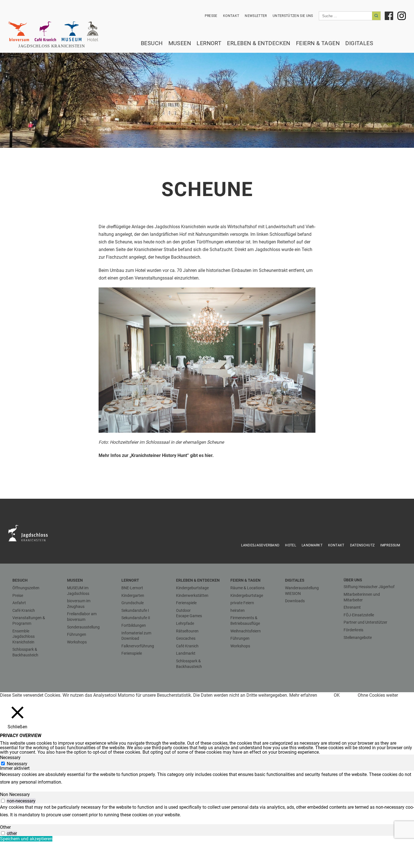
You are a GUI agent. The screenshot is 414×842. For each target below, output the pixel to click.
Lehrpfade (185, 623)
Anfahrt (19, 603)
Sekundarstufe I (135, 610)
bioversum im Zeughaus (78, 604)
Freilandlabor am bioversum (82, 617)
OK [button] (337, 695)
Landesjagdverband (260, 545)
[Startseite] (54, 46)
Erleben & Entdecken (258, 43)
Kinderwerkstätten (192, 595)
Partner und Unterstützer (365, 622)
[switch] (3, 801)
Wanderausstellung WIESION (302, 591)
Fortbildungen (133, 625)
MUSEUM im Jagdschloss (78, 591)
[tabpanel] (207, 778)
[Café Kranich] (45, 31)
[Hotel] (92, 31)
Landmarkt (312, 545)
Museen (179, 43)
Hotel (290, 545)
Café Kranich (23, 610)
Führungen (76, 634)
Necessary (17, 763)
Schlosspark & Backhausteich (25, 652)
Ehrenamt (352, 607)
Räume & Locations (247, 588)
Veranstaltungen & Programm (28, 620)
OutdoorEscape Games (189, 613)
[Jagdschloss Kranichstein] (31, 533)
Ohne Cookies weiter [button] (378, 695)
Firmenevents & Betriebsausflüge (245, 620)
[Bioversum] (18, 31)
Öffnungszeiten (25, 588)
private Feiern (242, 603)
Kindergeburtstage (192, 588)
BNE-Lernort (132, 588)
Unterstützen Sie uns (293, 16)
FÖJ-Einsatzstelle (359, 615)
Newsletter (256, 16)
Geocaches (185, 638)
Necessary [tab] (10, 757)
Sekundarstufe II (135, 617)
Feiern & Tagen (318, 43)
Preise (17, 595)
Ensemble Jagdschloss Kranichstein (23, 636)
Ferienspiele (131, 653)
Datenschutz (362, 545)
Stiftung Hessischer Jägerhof (369, 586)
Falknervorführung (137, 646)
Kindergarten (132, 595)
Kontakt (231, 16)
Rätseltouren (187, 631)
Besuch (152, 43)
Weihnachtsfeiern (245, 631)
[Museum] (71, 31)
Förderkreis (353, 630)
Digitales (359, 43)
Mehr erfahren (303, 695)
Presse (211, 16)
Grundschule (132, 603)
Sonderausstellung (83, 627)
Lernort (209, 43)
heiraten (237, 610)
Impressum (390, 545)
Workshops (77, 642)
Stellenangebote (358, 637)
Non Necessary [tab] (15, 794)
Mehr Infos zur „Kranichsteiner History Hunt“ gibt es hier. (156, 455)
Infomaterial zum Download (136, 636)
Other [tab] (5, 827)
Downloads (295, 601)
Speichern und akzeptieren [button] (26, 838)
